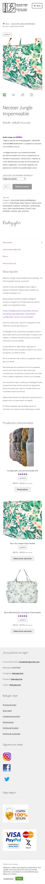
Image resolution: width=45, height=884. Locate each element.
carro (5, 208)
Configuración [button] (9, 879)
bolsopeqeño (7, 206)
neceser (14, 211)
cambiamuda (35, 206)
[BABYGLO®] (12, 223)
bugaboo (16, 206)
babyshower (14, 203)
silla (19, 211)
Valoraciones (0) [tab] (9, 263)
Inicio (7, 24)
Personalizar (22, 489)
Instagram (30, 322)
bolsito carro (36, 203)
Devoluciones (8, 722)
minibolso (6, 211)
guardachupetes (18, 208)
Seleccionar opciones (22, 558)
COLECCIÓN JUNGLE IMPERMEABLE (23, 24)
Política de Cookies (10, 728)
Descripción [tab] (7, 242)
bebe (22, 203)
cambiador (25, 206)
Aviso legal (7, 710)
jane (33, 208)
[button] (39, 41)
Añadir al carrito (22, 186)
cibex (10, 208)
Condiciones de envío (11, 716)
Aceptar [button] (19, 879)
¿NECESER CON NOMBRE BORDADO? (18, 175)
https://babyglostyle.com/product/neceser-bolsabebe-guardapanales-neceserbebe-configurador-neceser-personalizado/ (21, 313)
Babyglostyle (16, 679)
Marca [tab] (5, 256)
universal (25, 211)
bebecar (28, 203)
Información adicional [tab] (12, 249)
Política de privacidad (11, 734)
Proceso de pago (9, 705)
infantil (28, 208)
